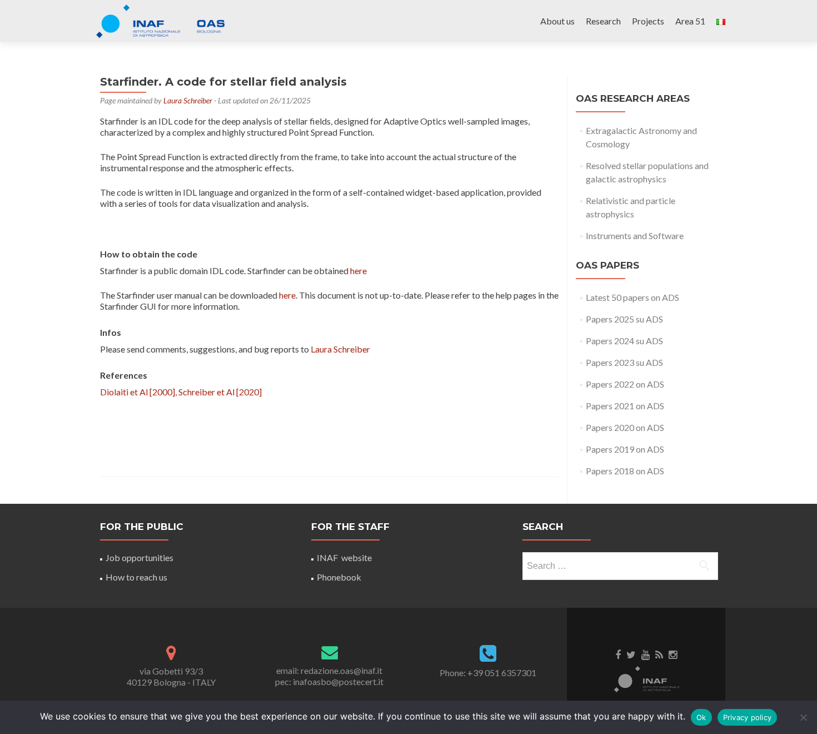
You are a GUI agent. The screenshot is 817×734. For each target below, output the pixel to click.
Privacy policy (747, 717)
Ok (701, 717)
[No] (803, 717)
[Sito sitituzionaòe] (646, 678)
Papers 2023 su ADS (624, 362)
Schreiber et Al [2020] (220, 391)
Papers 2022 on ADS (625, 384)
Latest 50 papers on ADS (632, 297)
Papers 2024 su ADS (624, 340)
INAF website (344, 557)
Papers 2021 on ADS (625, 405)
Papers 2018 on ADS (625, 470)
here (358, 270)
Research (603, 21)
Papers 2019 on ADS (625, 449)
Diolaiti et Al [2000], (139, 391)
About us (557, 21)
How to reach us (136, 577)
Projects (648, 21)
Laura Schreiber (187, 100)
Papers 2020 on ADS (625, 427)
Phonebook (339, 577)
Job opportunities (139, 557)
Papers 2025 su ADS (624, 319)
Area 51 (690, 21)
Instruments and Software (635, 235)
